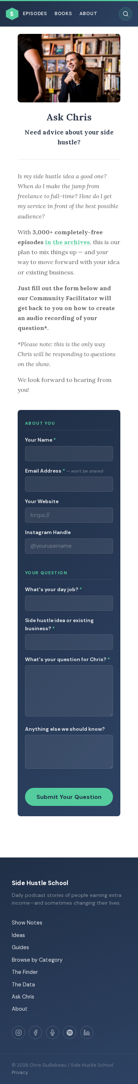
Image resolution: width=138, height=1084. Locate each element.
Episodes (35, 14)
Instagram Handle (48, 532)
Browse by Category (37, 960)
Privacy (20, 1072)
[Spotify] (69, 1032)
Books (63, 14)
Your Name (40, 440)
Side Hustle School (40, 883)
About (88, 14)
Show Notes (27, 922)
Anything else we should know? (65, 729)
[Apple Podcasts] (52, 1032)
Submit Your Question (69, 797)
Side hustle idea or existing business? (59, 624)
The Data (23, 984)
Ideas (18, 935)
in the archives (67, 242)
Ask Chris (23, 996)
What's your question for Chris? (67, 659)
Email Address (64, 471)
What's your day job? (53, 589)
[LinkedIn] (86, 1032)
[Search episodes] (125, 14)
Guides (20, 947)
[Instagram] (18, 1032)
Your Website (42, 501)
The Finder (25, 972)
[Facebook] (35, 1032)
